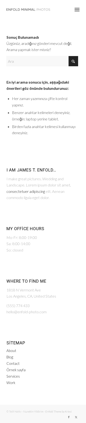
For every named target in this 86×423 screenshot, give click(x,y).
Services (13, 376)
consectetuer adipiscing (25, 191)
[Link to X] (76, 417)
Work (10, 382)
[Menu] (77, 9)
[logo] (35, 9)
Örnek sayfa (16, 370)
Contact (13, 363)
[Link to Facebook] (68, 417)
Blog (9, 357)
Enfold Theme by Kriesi (58, 411)
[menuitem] (77, 9)
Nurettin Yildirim (33, 411)
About (11, 350)
